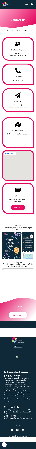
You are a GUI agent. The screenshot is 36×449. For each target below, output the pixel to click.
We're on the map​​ (18, 130)
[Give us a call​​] (18, 70)
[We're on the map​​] (18, 124)
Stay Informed (17, 196)
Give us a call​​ (18, 77)
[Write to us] (18, 95)
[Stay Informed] (18, 190)
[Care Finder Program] (18, 44)
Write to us (17, 101)
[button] (26, 4)
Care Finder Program (17, 50)
